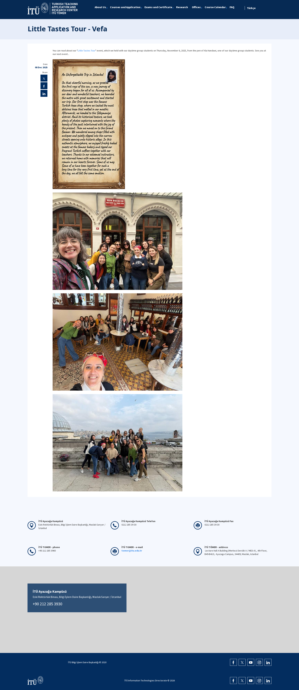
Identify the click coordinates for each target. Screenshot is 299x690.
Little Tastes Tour (86, 50)
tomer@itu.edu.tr (131, 550)
